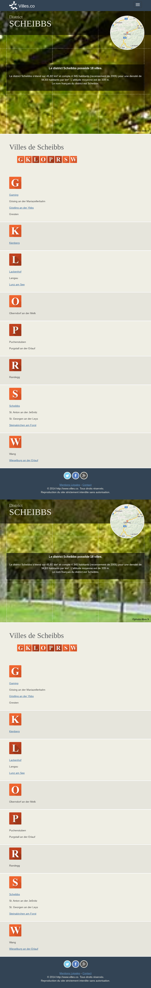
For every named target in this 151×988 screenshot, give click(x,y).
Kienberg (14, 242)
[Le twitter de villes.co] (67, 475)
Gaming (13, 194)
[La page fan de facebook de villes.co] (75, 475)
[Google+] (84, 475)
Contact (87, 484)
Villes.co (26, 5)
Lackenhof (15, 271)
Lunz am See (17, 284)
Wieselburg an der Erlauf (23, 460)
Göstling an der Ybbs (21, 207)
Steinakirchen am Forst (22, 425)
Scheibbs (14, 405)
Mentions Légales (69, 484)
